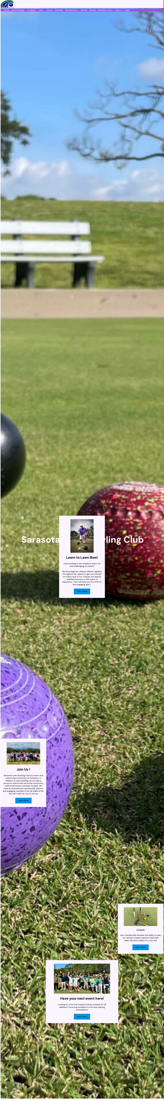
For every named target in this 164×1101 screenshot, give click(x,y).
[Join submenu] (43, 10)
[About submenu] (122, 10)
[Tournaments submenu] (78, 10)
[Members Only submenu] (112, 10)
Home (6, 10)
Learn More (23, 800)
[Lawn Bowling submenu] (25, 10)
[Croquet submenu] (36, 10)
